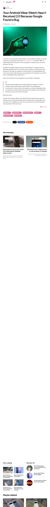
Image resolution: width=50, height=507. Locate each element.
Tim (8, 7)
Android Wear (17, 112)
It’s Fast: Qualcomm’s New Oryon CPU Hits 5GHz (40, 481)
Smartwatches (9, 115)
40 (6, 24)
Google (38, 112)
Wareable (44, 106)
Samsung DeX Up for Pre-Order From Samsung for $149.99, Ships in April (13, 151)
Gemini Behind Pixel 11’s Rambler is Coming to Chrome (18, 489)
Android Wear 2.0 (28, 112)
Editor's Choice (8, 500)
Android (7, 112)
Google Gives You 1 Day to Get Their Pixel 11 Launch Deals (7, 489)
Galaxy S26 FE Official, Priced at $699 (18, 476)
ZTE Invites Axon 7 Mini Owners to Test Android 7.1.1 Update (37, 150)
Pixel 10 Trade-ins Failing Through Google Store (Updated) (8, 476)
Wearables (18, 115)
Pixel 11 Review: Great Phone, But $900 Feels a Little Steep (39, 467)
